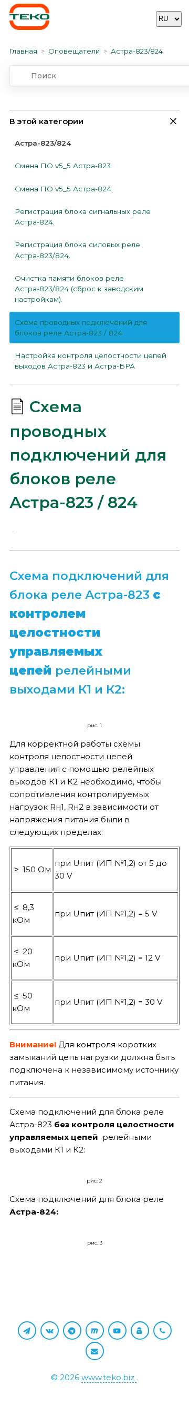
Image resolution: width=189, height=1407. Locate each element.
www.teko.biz (108, 1377)
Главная (23, 51)
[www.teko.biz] (29, 19)
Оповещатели (74, 51)
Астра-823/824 (137, 51)
